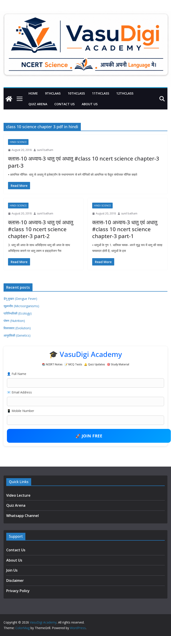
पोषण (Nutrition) (14, 321)
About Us (90, 104)
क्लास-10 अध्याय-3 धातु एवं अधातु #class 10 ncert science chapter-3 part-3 (83, 162)
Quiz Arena (37, 104)
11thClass (100, 93)
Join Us (12, 570)
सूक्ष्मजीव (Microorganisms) (21, 306)
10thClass (76, 93)
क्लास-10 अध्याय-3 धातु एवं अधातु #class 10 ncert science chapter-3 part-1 (124, 229)
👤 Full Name (16, 374)
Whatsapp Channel (22, 515)
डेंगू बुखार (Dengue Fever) (20, 298)
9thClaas (53, 93)
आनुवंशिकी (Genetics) (17, 335)
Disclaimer (15, 580)
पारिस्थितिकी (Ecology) (18, 313)
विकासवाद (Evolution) (17, 328)
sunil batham (45, 150)
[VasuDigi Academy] (9, 98)
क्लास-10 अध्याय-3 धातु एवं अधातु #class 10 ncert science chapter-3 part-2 (40, 229)
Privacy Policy (18, 590)
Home (33, 93)
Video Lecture (18, 495)
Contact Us (64, 104)
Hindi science (18, 142)
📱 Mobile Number (20, 411)
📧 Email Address (19, 392)
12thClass (124, 93)
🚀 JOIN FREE (88, 435)
